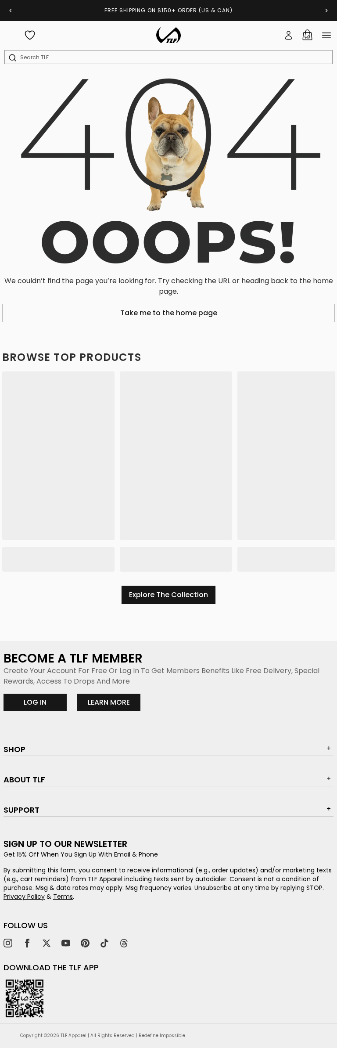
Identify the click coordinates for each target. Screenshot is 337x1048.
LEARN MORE (114, 702)
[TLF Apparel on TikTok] (104, 943)
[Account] (288, 35)
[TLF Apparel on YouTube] (65, 943)
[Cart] (307, 35)
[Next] (326, 11)
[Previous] (11, 11)
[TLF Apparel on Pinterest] (85, 943)
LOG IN (35, 702)
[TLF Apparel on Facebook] (27, 943)
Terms (63, 896)
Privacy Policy (24, 896)
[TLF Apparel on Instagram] (8, 943)
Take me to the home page (168, 313)
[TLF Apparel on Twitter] (46, 943)
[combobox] (170, 57)
